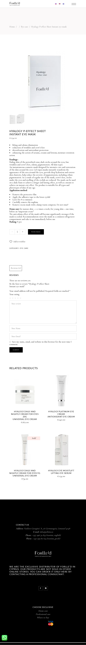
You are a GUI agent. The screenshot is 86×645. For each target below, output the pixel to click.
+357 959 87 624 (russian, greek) (46, 538)
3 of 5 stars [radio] (16, 298)
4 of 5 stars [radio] (18, 298)
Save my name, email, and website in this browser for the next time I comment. (40, 343)
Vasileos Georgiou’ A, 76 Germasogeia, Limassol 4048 (47, 528)
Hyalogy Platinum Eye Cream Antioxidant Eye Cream (61, 414)
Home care (43, 611)
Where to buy (43, 617)
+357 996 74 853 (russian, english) (46, 535)
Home (12, 27)
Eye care (24, 27)
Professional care (43, 614)
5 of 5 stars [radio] (21, 298)
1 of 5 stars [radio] (10, 298)
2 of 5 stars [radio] (13, 298)
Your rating (14, 294)
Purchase (36, 232)
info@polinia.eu (46, 532)
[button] (17, 241)
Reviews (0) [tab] (16, 268)
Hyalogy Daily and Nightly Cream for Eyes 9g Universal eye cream (24, 473)
